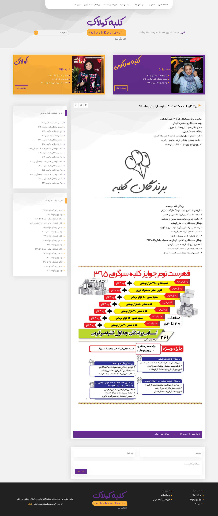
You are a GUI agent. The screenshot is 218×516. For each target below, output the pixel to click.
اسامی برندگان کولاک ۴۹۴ (52, 253)
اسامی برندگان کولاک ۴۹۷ (52, 228)
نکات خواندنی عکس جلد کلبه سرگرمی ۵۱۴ (46, 174)
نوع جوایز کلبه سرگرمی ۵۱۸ (157, 82)
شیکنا (30, 504)
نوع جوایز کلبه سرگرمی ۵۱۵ (52, 170)
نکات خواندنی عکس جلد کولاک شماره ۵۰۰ (46, 223)
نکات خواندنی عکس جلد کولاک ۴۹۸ (48, 249)
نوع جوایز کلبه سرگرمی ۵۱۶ (52, 157)
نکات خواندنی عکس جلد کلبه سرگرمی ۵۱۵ (46, 162)
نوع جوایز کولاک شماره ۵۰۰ (52, 232)
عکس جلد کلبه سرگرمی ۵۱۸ (157, 75)
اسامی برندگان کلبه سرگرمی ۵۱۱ (50, 166)
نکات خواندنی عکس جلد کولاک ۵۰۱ (54, 82)
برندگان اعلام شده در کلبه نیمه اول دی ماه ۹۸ (168, 106)
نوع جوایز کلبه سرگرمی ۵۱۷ (52, 144)
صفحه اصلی (163, 4)
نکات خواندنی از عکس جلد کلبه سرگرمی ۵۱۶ (45, 149)
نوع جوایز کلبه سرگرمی (92, 4)
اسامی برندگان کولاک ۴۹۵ (52, 241)
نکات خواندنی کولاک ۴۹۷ (52, 262)
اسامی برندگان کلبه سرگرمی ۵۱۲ (50, 153)
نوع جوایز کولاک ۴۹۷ (54, 271)
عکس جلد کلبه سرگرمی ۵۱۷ (51, 136)
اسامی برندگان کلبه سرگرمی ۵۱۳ (50, 140)
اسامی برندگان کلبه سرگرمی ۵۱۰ (50, 179)
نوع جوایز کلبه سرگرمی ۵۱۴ (52, 183)
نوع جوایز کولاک (111, 4)
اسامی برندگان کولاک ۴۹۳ (52, 266)
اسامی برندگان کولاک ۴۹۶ (58, 75)
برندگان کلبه (124, 4)
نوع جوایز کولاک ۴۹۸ (54, 258)
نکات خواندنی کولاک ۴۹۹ (53, 236)
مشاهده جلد (121, 88)
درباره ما (78, 4)
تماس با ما (151, 4)
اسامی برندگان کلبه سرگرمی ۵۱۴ (155, 79)
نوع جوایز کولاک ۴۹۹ (54, 245)
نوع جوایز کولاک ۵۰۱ (60, 79)
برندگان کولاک (138, 4)
